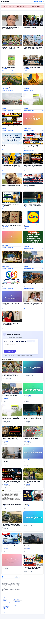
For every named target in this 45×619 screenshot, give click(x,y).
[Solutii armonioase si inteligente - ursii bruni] (12, 181)
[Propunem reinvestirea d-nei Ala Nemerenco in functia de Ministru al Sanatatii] (33, 142)
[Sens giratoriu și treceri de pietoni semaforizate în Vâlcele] (33, 260)
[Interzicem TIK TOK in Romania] (12, 240)
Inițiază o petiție (38, 1)
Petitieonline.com (5, 1)
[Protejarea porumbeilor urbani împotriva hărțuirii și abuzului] (12, 300)
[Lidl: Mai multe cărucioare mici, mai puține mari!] (33, 220)
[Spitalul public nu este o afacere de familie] (12, 141)
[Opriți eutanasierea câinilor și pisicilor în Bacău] (33, 240)
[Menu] (43, 1)
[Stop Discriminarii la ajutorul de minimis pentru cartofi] (33, 280)
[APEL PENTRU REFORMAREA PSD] (33, 181)
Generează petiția (10, 351)
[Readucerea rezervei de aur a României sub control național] (33, 82)
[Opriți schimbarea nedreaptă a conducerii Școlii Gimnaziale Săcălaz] (12, 320)
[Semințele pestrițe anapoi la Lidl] (12, 63)
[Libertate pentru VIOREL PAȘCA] (33, 23)
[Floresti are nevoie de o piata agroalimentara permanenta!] (12, 102)
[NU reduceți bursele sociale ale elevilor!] (33, 63)
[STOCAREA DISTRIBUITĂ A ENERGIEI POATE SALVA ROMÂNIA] (12, 201)
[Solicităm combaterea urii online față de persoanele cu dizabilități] (12, 24)
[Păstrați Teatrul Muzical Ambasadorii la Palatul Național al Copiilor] (12, 122)
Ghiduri (3, 593)
